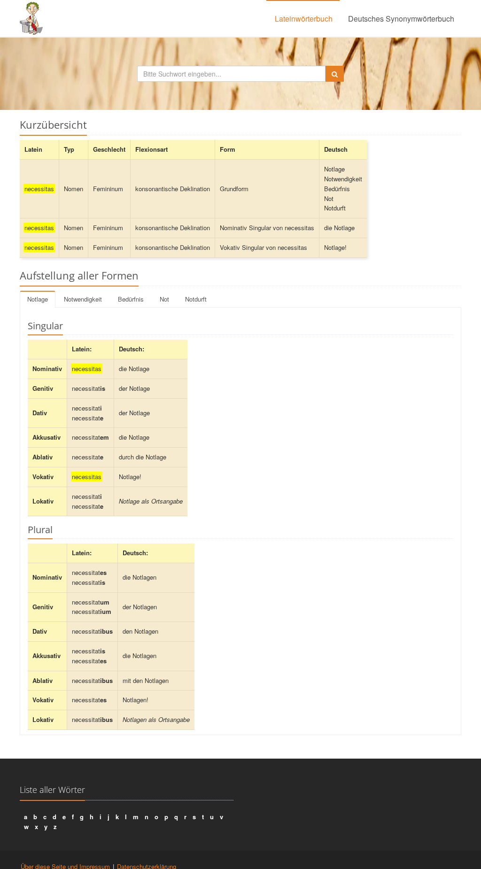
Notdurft (196, 299)
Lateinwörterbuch (304, 18)
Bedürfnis (131, 299)
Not (164, 299)
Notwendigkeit (83, 299)
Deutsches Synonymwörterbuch (401, 18)
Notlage (37, 299)
